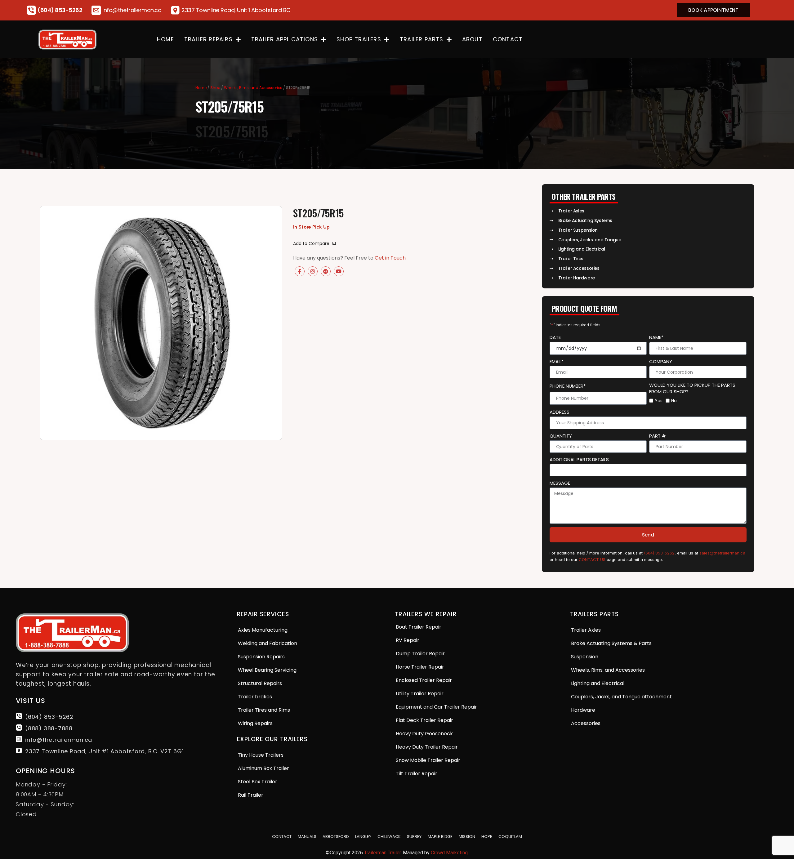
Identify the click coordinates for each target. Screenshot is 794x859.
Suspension (584, 656)
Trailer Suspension (578, 230)
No (674, 401)
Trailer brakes (255, 696)
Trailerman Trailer (382, 853)
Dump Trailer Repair (420, 653)
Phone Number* (568, 386)
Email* (557, 361)
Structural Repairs (260, 683)
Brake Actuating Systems (585, 220)
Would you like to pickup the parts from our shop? (692, 388)
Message (560, 483)
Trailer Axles (571, 211)
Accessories (585, 723)
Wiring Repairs (255, 723)
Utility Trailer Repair (420, 693)
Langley (363, 836)
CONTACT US (592, 559)
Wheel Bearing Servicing (267, 670)
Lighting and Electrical (597, 683)
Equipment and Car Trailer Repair (436, 706)
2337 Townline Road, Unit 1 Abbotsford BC (236, 10)
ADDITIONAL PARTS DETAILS (579, 459)
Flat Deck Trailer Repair (424, 720)
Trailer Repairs (208, 39)
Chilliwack (389, 836)
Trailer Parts (422, 39)
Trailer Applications (284, 39)
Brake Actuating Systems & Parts (611, 643)
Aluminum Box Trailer (263, 768)
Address (559, 412)
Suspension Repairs (261, 656)
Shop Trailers (359, 39)
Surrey (414, 836)
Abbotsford (336, 836)
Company (660, 361)
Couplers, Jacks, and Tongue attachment (621, 696)
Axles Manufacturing (263, 630)
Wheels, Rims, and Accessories (253, 87)
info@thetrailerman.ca (131, 10)
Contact (508, 39)
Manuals (307, 836)
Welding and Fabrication (267, 643)
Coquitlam (510, 836)
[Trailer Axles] (552, 211)
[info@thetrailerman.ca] (96, 10)
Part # (657, 436)
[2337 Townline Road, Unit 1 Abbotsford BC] (175, 10)
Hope (486, 836)
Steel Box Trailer (257, 781)
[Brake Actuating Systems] (552, 221)
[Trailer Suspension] (552, 230)
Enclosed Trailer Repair (424, 680)
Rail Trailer (250, 795)
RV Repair (407, 640)
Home (165, 39)
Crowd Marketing (449, 853)
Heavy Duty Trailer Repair (427, 746)
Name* (656, 337)
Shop (215, 87)
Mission (467, 836)
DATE (555, 337)
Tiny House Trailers (260, 755)
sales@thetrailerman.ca (722, 552)
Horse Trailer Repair (420, 666)
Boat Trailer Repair (418, 626)
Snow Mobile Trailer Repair (428, 760)
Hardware (583, 710)
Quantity (561, 436)
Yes (658, 401)
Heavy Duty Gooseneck (424, 733)
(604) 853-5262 (60, 10)
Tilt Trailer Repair (416, 773)
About (472, 39)
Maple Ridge (440, 836)
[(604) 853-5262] (31, 10)
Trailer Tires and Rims (264, 710)
